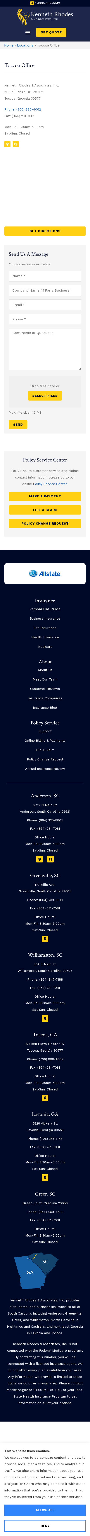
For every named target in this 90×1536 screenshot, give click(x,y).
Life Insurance (45, 628)
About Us (45, 670)
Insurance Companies (45, 698)
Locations (25, 45)
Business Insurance (45, 618)
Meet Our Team (45, 679)
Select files (45, 396)
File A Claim (45, 750)
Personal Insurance (45, 609)
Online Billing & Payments (45, 741)
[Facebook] (16, 144)
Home (9, 45)
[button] (28, 32)
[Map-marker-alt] (7, 144)
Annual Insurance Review (45, 769)
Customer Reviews (45, 689)
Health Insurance (45, 637)
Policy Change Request (45, 759)
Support (45, 731)
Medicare (45, 647)
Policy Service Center (50, 484)
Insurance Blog (45, 708)
